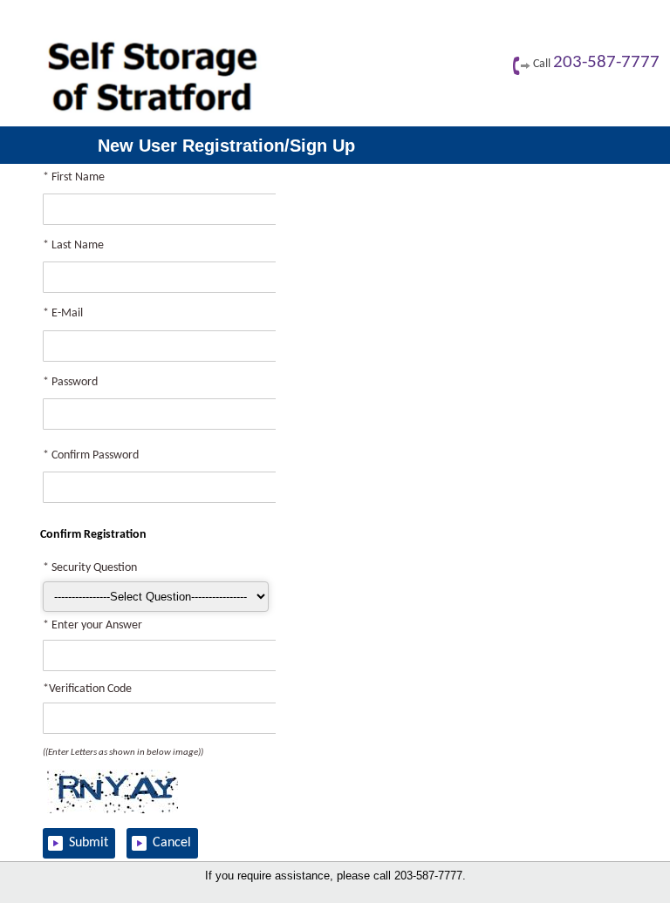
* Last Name (73, 245)
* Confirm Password (91, 455)
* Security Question (90, 567)
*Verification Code (87, 689)
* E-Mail (63, 313)
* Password (70, 382)
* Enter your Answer (92, 625)
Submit (88, 843)
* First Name (74, 177)
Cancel (172, 843)
